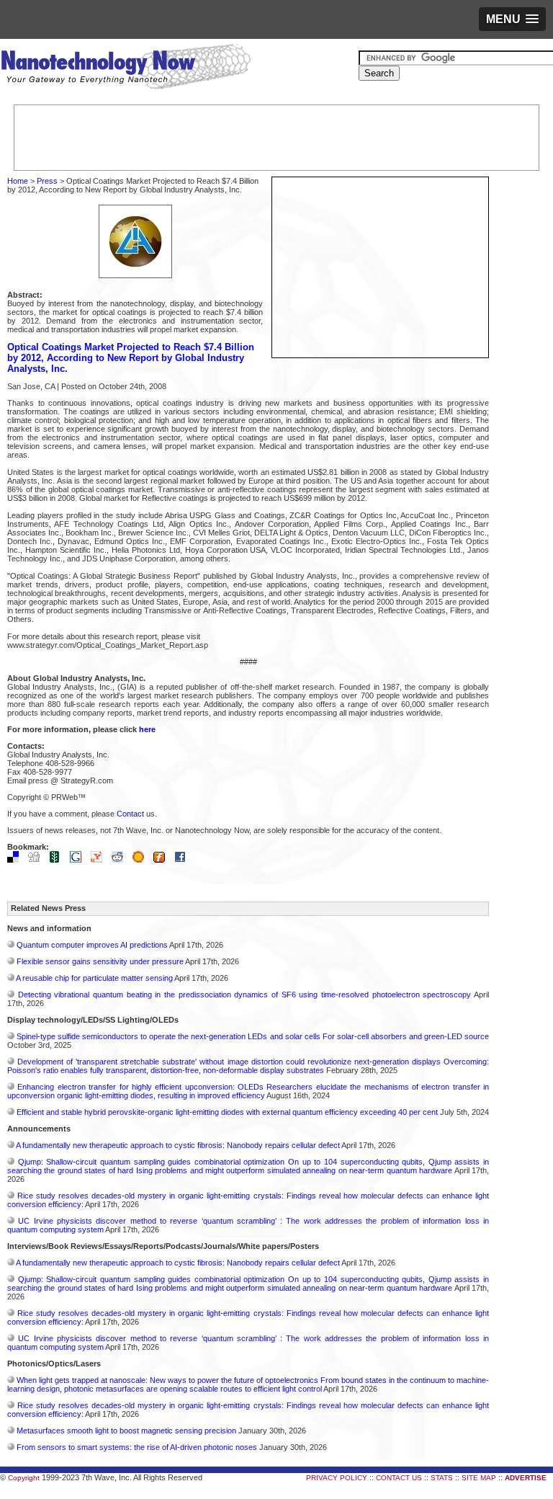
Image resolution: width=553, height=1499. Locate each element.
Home (17, 181)
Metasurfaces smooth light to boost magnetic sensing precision (126, 1430)
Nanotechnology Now (125, 68)
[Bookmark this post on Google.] (79, 859)
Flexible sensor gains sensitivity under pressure (100, 961)
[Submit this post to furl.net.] (162, 859)
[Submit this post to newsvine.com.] (58, 859)
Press (47, 181)
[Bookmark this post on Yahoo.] (100, 859)
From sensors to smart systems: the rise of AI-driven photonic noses (137, 1447)
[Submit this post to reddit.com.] (121, 859)
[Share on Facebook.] (183, 859)
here (147, 729)
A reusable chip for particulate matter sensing (94, 978)
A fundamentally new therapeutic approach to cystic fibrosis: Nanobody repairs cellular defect (178, 1145)
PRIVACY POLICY (336, 1478)
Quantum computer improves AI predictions (92, 944)
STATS (442, 1478)
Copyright (24, 1478)
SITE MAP (479, 1478)
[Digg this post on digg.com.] (37, 859)
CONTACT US (399, 1478)
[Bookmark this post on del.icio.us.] (16, 859)
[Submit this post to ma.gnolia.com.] (141, 859)
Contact (130, 813)
